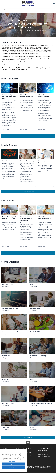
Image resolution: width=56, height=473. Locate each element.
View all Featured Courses (28, 136)
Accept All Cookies (13, 464)
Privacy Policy (48, 467)
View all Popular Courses (28, 191)
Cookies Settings (13, 467)
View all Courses (28, 437)
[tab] (8, 448)
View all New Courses (28, 253)
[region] (13, 460)
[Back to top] (28, 442)
